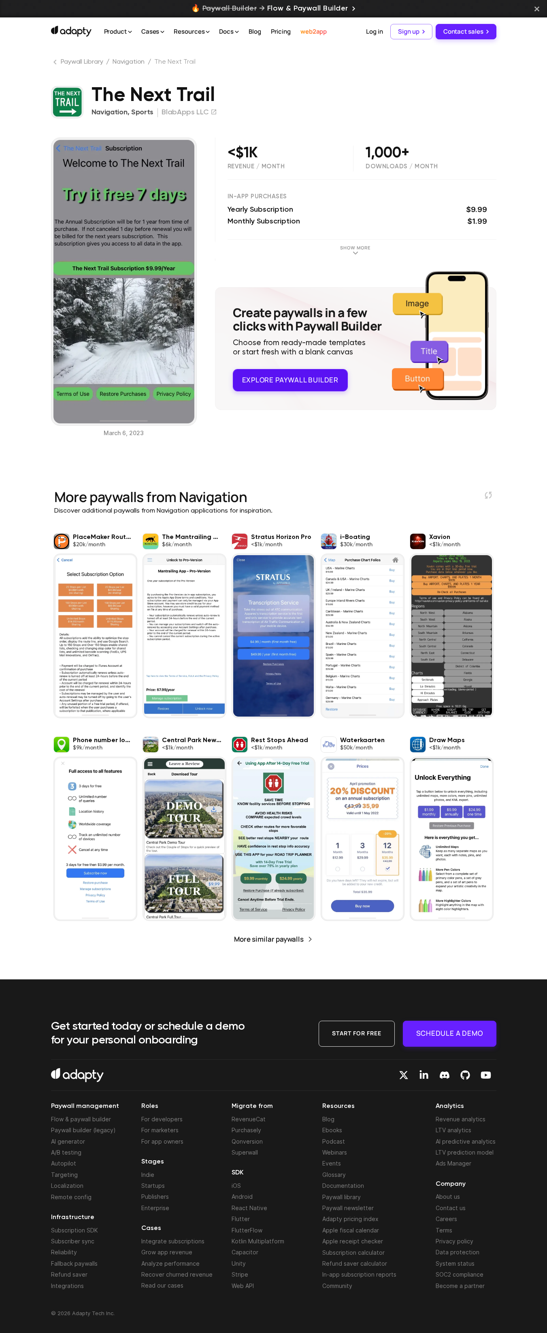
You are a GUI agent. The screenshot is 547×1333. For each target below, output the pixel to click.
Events (331, 1163)
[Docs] (236, 32)
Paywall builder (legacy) (83, 1130)
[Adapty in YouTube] (485, 1075)
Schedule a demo (449, 1033)
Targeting (64, 1174)
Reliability (64, 1252)
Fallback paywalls (74, 1263)
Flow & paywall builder (81, 1119)
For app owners (162, 1141)
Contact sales (463, 31)
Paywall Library (82, 62)
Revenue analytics (460, 1119)
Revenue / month (256, 166)
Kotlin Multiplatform (258, 1241)
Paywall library (341, 1196)
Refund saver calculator (354, 1263)
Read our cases (162, 1285)
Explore (290, 379)
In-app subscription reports (359, 1274)
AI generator (68, 1141)
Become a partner (460, 1285)
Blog (255, 31)
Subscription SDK (74, 1230)
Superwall (245, 1152)
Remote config (71, 1196)
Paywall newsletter (348, 1207)
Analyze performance (170, 1263)
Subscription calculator (353, 1252)
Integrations (67, 1285)
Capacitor (245, 1252)
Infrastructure (72, 1217)
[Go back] (56, 63)
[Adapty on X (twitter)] (404, 1075)
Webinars (334, 1152)
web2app (313, 31)
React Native (249, 1207)
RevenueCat (249, 1119)
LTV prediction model (465, 1152)
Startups (153, 1185)
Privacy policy (454, 1241)
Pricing (281, 31)
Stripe (240, 1274)
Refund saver (69, 1274)
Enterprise (155, 1207)
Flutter (241, 1218)
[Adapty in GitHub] (465, 1075)
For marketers (160, 1130)
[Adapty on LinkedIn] (424, 1075)
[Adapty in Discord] (444, 1075)
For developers (162, 1119)
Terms (444, 1230)
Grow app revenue (166, 1252)
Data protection (457, 1252)
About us (448, 1196)
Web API (243, 1285)
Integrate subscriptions (172, 1241)
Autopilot (63, 1163)
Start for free (356, 1033)
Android (242, 1196)
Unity (239, 1263)
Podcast (333, 1141)
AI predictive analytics (466, 1141)
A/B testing (66, 1152)
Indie (147, 1174)
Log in (374, 31)
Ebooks (332, 1130)
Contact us (451, 1207)
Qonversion (247, 1141)
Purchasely (246, 1130)
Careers (446, 1218)
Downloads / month (402, 166)
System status (455, 1263)
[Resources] (207, 32)
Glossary (334, 1174)
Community (337, 1285)
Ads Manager (453, 1163)
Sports (142, 112)
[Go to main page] (71, 31)
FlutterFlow (247, 1230)
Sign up (408, 31)
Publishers (155, 1196)
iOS (236, 1185)
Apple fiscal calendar (350, 1230)
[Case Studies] (162, 32)
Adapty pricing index (350, 1218)
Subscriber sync (72, 1241)
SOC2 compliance (459, 1274)
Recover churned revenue (177, 1274)
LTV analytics (453, 1130)
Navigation (129, 62)
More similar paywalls (269, 939)
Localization (67, 1185)
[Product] (130, 32)
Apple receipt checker (352, 1241)
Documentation (343, 1185)
